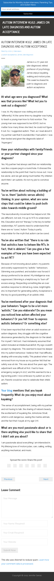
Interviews (17, 51)
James (19, 55)
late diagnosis (28, 55)
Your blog (6, 390)
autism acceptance (9, 55)
